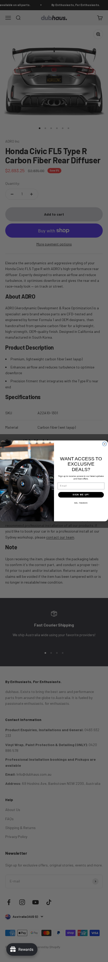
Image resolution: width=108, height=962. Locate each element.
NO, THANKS (81, 503)
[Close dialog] (104, 444)
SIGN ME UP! (81, 495)
